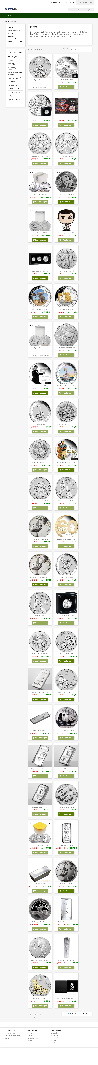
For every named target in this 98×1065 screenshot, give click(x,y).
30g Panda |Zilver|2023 (66, 884)
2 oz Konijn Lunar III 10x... (66, 501)
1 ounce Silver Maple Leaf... (40, 845)
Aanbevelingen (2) (14, 78)
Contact (29, 1036)
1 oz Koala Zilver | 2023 (40, 501)
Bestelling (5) (12, 57)
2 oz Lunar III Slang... (40, 88)
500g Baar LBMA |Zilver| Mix (40, 769)
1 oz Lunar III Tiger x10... (66, 692)
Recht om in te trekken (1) (13, 68)
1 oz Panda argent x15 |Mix (66, 730)
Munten (11, 36)
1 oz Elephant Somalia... (40, 309)
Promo (6, 1038)
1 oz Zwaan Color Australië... (66, 386)
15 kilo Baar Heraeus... (40, 884)
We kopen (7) (13, 85)
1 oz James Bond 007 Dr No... (66, 462)
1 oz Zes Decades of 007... (40, 233)
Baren (10, 42)
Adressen (53, 1040)
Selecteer (81, 49)
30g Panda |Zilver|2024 (66, 194)
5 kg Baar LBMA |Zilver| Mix (40, 730)
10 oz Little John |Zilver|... (66, 271)
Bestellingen (54, 1035)
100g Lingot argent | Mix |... (40, 807)
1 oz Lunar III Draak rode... (66, 118)
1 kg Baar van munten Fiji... (66, 845)
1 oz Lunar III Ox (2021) (66, 654)
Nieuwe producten (10, 1033)
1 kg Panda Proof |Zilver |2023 (40, 577)
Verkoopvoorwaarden (34, 1038)
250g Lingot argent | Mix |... (66, 769)
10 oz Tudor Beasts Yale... (40, 462)
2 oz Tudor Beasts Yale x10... (40, 654)
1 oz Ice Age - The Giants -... (40, 922)
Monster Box (13, 39)
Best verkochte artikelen (12, 1036)
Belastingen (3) (13, 89)
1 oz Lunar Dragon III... (40, 118)
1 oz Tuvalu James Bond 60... (66, 998)
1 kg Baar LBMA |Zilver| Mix (40, 692)
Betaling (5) (12, 64)
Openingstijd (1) (14, 92)
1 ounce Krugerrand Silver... (40, 194)
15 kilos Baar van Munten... (66, 922)
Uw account (55, 1030)
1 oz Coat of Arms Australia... (66, 348)
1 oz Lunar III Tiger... (40, 998)
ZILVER (10, 27)
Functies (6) (12, 82)
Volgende (86, 1014)
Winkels (29, 1041)
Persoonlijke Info (55, 1033)
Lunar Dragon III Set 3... (40, 271)
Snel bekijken (40, 80)
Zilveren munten (14, 31)
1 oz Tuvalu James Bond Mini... (66, 233)
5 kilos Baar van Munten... (66, 960)
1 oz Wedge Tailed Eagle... (66, 577)
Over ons (30, 1033)
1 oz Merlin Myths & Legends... (40, 355)
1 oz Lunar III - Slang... (66, 80)
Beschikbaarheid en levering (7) (15, 74)
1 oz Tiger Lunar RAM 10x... (40, 960)
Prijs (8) (10, 60)
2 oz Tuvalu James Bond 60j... (66, 539)
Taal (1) (10, 96)
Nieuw (10, 33)
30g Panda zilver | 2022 (66, 807)
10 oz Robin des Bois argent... (66, 424)
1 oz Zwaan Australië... (40, 424)
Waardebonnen (55, 1043)
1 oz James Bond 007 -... (40, 386)
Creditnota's (54, 1038)
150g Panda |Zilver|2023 (40, 539)
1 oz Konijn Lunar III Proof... (66, 616)
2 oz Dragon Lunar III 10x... (40, 156)
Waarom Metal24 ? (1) (14, 100)
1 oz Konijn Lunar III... (40, 616)
